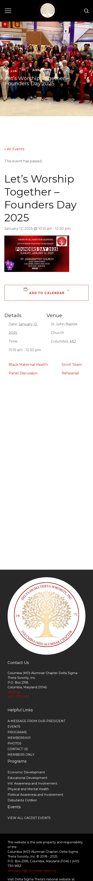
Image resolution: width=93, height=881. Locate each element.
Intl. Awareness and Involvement (32, 783)
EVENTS (14, 727)
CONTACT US (18, 749)
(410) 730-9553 (18, 696)
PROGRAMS (17, 732)
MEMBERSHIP (19, 738)
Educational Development (27, 778)
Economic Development (26, 772)
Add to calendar (46, 293)
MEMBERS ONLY (21, 755)
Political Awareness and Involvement (35, 795)
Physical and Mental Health (28, 789)
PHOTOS (14, 743)
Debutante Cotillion (22, 800)
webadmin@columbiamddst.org (32, 871)
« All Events (14, 149)
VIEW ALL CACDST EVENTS (29, 818)
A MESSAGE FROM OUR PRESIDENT (36, 721)
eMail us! (14, 692)
